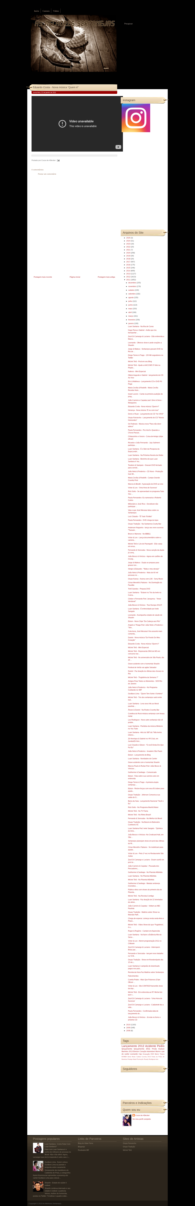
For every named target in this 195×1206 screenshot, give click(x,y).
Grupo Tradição (129, 1147)
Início (36, 11)
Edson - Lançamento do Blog (139, 755)
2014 (128, 271)
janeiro (131, 323)
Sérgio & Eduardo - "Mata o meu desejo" (143, 569)
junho (130, 305)
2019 (128, 256)
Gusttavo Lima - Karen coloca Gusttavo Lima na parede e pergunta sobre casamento (56, 1164)
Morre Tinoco (159, 1054)
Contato (46, 11)
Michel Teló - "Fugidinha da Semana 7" (143, 677)
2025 (128, 238)
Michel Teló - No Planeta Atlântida (141, 880)
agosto (131, 298)
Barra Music (132, 1056)
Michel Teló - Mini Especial (138, 648)
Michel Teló (127, 1150)
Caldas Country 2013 (143, 1056)
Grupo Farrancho (129, 1143)
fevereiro (132, 320)
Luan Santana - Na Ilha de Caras (141, 326)
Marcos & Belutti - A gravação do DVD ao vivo (145, 484)
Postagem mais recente (43, 277)
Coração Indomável (147, 1051)
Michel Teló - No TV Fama (138, 811)
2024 (128, 241)
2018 (128, 259)
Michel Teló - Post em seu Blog (140, 361)
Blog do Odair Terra (85, 1143)
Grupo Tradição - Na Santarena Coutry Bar (144, 524)
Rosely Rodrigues (149, 1059)
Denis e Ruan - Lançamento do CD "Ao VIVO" (145, 414)
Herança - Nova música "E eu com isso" (143, 410)
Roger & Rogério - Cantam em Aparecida (144, 931)
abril (130, 312)
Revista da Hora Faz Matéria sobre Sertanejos (146, 972)
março (131, 316)
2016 (128, 265)
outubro (131, 290)
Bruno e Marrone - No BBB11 (139, 534)
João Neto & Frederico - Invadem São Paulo (145, 751)
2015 (128, 268)
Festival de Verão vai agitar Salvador (142, 667)
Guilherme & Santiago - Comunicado (142, 772)
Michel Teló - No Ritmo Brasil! (139, 815)
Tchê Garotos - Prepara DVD (139, 589)
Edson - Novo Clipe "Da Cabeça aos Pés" (144, 621)
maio (130, 309)
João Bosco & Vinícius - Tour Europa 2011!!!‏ (145, 605)
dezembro (132, 283)
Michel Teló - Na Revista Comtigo (141, 896)
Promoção (140, 1059)
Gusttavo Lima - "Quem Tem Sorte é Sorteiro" (145, 694)
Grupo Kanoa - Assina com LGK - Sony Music (145, 579)
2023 (128, 244)
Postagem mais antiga (106, 277)
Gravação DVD (148, 1054)
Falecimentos (133, 976)
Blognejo (81, 1147)
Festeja (130, 1059)
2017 (128, 262)
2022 (128, 247)
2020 (128, 253)
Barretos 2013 (127, 1051)
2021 (128, 250)
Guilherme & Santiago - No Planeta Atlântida (145, 872)
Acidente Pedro (154, 1045)
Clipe (140, 1054)
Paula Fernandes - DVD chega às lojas (143, 520)
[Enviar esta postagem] (58, 160)
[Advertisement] (53, 255)
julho (130, 301)
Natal (134, 1059)
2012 (128, 277)
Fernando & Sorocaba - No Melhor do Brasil (145, 818)
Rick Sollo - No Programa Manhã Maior (143, 807)
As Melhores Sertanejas (52, 1204)
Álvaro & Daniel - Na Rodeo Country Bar (143, 710)
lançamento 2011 (142, 1049)
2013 (128, 274)
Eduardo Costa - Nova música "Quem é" (56, 87)
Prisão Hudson (158, 1049)
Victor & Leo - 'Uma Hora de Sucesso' (142, 488)
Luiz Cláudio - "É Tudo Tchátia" (140, 516)
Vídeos (56, 11)
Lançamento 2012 (133, 1045)
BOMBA (124, 1056)
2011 (128, 280)
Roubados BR (83, 1150)
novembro (132, 286)
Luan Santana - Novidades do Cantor (142, 759)
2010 (128, 1025)
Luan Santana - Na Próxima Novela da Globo (145, 455)
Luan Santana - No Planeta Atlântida (142, 876)
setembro (132, 294)
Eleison (136, 1051)
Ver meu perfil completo (141, 1119)
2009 (128, 1028)
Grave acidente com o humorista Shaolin (144, 664)
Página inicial (75, 277)
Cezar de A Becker (142, 1115)
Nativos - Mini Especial (137, 371)
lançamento (127, 1049)
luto (157, 1059)
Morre (157, 1051)
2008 (128, 1031)
